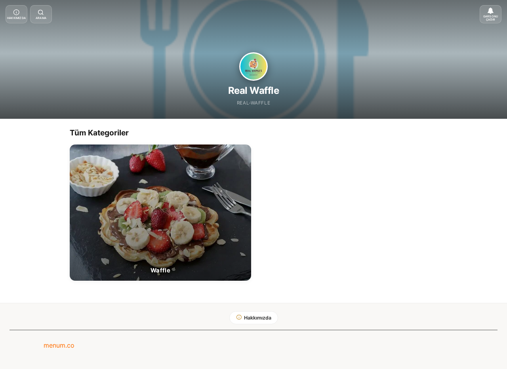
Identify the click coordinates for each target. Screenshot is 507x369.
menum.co (59, 345)
